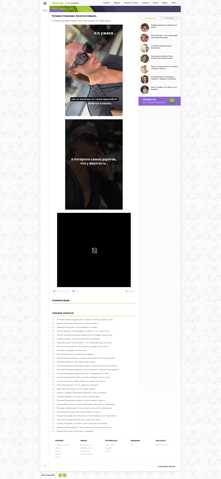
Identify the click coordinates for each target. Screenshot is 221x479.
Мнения (108, 448)
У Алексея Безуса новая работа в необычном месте (81, 381)
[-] (132, 291)
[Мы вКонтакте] (60, 475)
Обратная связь (162, 445)
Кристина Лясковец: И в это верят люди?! (76, 389)
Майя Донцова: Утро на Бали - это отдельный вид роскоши (84, 343)
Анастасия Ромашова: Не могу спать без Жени (78, 420)
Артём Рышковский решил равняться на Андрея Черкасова (84, 335)
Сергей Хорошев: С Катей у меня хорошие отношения (82, 423)
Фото (174, 3)
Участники (109, 445)
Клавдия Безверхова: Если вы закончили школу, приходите (84, 408)
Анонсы (145, 3)
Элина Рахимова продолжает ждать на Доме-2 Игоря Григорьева (87, 366)
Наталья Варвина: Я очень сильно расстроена (78, 396)
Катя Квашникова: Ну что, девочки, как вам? (77, 385)
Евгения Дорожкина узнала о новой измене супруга (81, 400)
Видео (165, 3)
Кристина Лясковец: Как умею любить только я (79, 412)
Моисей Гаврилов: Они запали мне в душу (76, 362)
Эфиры (117, 3)
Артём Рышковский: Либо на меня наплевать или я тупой (83, 377)
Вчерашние (85, 451)
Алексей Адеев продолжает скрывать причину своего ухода (85, 319)
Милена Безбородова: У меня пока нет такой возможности (84, 427)
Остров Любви (86, 454)
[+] (126, 291)
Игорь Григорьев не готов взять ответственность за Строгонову (87, 416)
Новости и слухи (131, 3)
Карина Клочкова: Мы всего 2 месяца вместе (78, 323)
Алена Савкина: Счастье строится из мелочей (78, 339)
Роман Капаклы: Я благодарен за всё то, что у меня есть (83, 331)
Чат (132, 445)
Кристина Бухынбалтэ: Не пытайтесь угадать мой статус (83, 346)
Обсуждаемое (150, 18)
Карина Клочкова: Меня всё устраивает (75, 431)
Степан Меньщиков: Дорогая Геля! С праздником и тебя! (83, 373)
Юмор (107, 451)
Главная (106, 3)
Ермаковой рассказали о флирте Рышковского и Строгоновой (86, 358)
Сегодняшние (86, 448)
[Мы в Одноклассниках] (65, 475)
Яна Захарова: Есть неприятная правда (75, 354)
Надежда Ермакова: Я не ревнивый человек (77, 327)
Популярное (169, 18)
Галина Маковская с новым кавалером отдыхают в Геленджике (86, 404)
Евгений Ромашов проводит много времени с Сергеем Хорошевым (88, 369)
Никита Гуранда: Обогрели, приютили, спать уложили (81, 392)
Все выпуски (85, 445)
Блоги (155, 3)
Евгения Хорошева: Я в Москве (71, 350)
